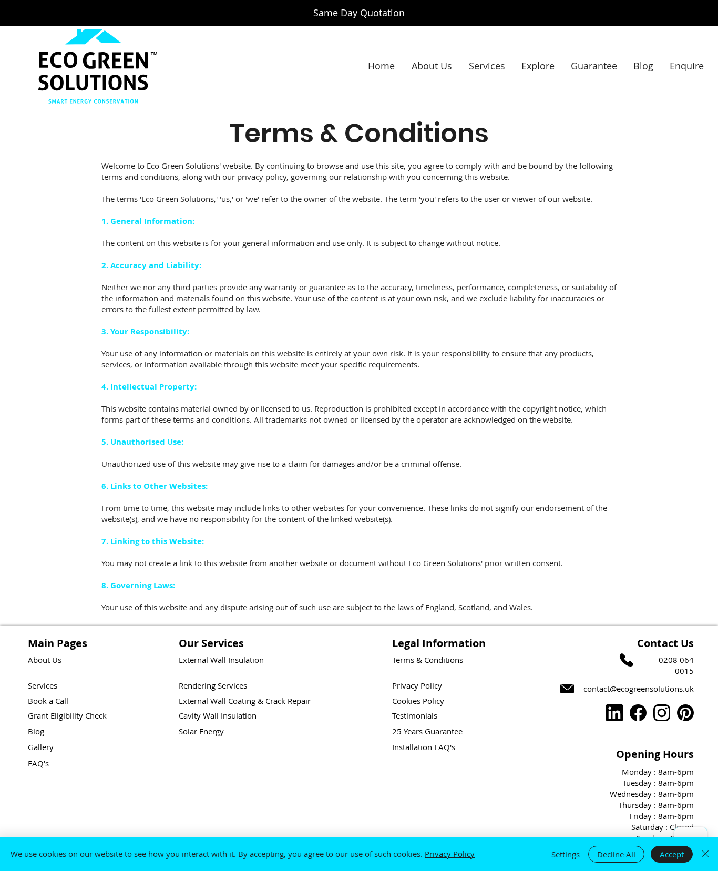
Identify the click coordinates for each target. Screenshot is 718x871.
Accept (672, 854)
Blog (36, 731)
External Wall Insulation (221, 659)
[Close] (705, 854)
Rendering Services (213, 685)
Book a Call (48, 700)
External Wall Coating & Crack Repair (245, 700)
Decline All (616, 854)
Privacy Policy (450, 853)
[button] (537, 66)
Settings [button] (565, 854)
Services (42, 685)
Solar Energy (201, 731)
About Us (44, 659)
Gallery (41, 747)
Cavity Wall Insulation (218, 715)
